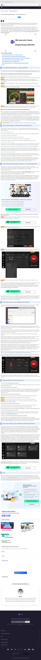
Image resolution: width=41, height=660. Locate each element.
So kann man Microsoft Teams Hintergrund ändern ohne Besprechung (17, 352)
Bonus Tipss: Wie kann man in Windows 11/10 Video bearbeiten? (15, 63)
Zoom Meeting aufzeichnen (12, 414)
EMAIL (3, 556)
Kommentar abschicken (20, 572)
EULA (13, 654)
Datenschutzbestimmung (8, 2)
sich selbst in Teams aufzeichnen (26, 159)
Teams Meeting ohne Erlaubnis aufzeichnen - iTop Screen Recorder (16, 58)
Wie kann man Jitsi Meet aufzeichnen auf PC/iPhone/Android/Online (22, 122)
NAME (3, 551)
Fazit (3, 64)
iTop (20, 614)
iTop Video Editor (15, 434)
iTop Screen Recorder (2, 7)
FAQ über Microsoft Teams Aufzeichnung (10, 61)
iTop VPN (2, 5)
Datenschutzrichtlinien (15, 653)
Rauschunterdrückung (10, 420)
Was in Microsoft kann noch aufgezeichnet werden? (13, 59)
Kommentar (5, 560)
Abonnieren (27, 621)
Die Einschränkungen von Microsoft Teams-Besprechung (13, 56)
